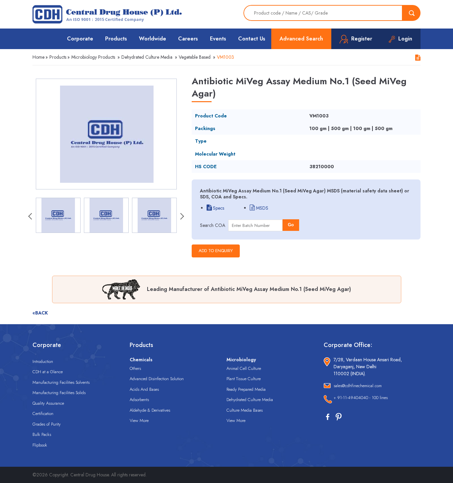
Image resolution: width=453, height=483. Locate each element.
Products (116, 38)
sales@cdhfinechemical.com (358, 385)
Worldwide (152, 38)
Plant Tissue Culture (244, 379)
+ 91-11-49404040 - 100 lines (361, 397)
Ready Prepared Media (246, 389)
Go (291, 224)
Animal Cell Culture (244, 368)
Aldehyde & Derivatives (150, 410)
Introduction (42, 361)
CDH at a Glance (47, 372)
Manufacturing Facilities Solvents (61, 382)
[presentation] (30, 217)
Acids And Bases (144, 389)
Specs (218, 208)
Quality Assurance (48, 403)
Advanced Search (301, 38)
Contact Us (251, 38)
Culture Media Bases (245, 410)
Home (38, 57)
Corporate (80, 38)
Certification (42, 413)
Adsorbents (139, 399)
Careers (188, 38)
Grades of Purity (46, 424)
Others (135, 368)
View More (139, 420)
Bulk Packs (41, 434)
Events (218, 38)
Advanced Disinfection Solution (157, 379)
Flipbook (39, 445)
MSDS (261, 208)
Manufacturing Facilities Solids (59, 392)
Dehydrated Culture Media (146, 57)
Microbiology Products (93, 57)
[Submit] (412, 13)
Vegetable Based (195, 57)
